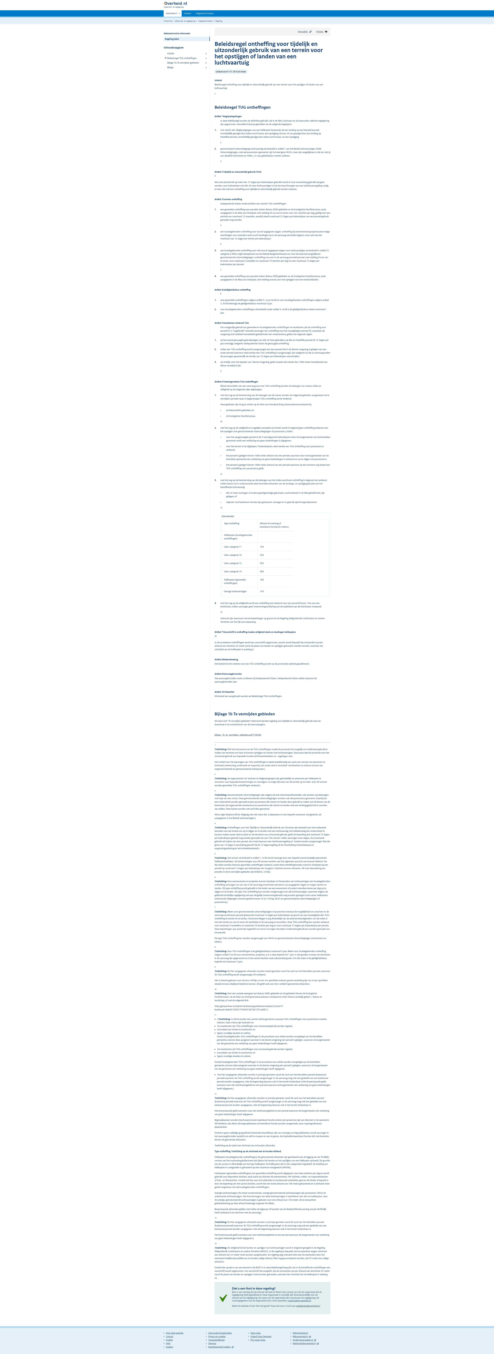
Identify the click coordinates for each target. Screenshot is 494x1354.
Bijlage (170, 67)
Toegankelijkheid (216, 1340)
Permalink (303, 31)
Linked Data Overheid (260, 1336)
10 (221, 421)
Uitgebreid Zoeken (205, 13)
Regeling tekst (172, 39)
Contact (169, 1336)
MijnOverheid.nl (300, 1333)
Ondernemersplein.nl (303, 1340)
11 (221, 474)
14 (215, 636)
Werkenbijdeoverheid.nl (304, 1343)
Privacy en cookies (217, 1336)
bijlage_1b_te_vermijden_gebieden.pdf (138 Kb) (238, 734)
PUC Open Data (257, 1340)
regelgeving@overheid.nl (308, 1306)
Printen (319, 31)
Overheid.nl (171, 14)
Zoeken (187, 13)
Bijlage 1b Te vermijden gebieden (183, 62)
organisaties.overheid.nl (299, 1300)
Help (168, 1343)
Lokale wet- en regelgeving (184, 21)
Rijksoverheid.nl (300, 1336)
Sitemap (212, 1343)
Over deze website (174, 1333)
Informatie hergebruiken (220, 1333)
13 (221, 612)
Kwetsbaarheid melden (219, 1347)
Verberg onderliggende (165, 58)
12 (221, 507)
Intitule (170, 53)
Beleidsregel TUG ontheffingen (180, 58)
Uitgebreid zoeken (205, 21)
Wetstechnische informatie (177, 33)
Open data (255, 1333)
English (169, 1340)
